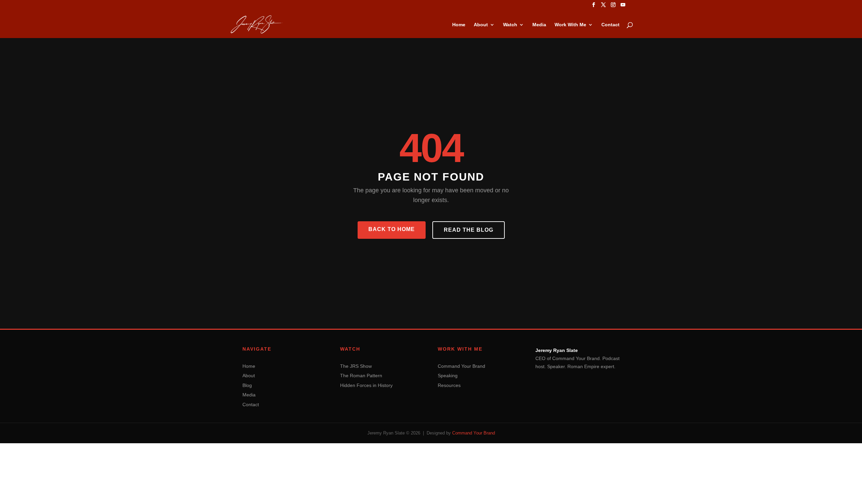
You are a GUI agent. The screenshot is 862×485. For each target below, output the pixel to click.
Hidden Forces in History (366, 385)
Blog (247, 385)
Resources (449, 385)
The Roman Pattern (361, 375)
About (481, 24)
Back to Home (391, 229)
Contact (610, 24)
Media (539, 24)
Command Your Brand (461, 366)
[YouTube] (623, 6)
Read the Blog (468, 230)
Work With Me (570, 24)
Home (458, 24)
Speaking (448, 375)
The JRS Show (356, 366)
